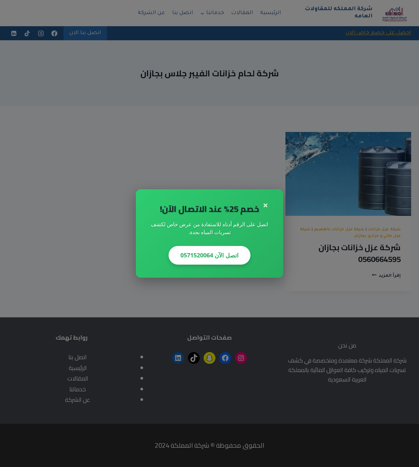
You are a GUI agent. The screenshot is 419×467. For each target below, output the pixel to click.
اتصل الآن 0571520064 (209, 255)
